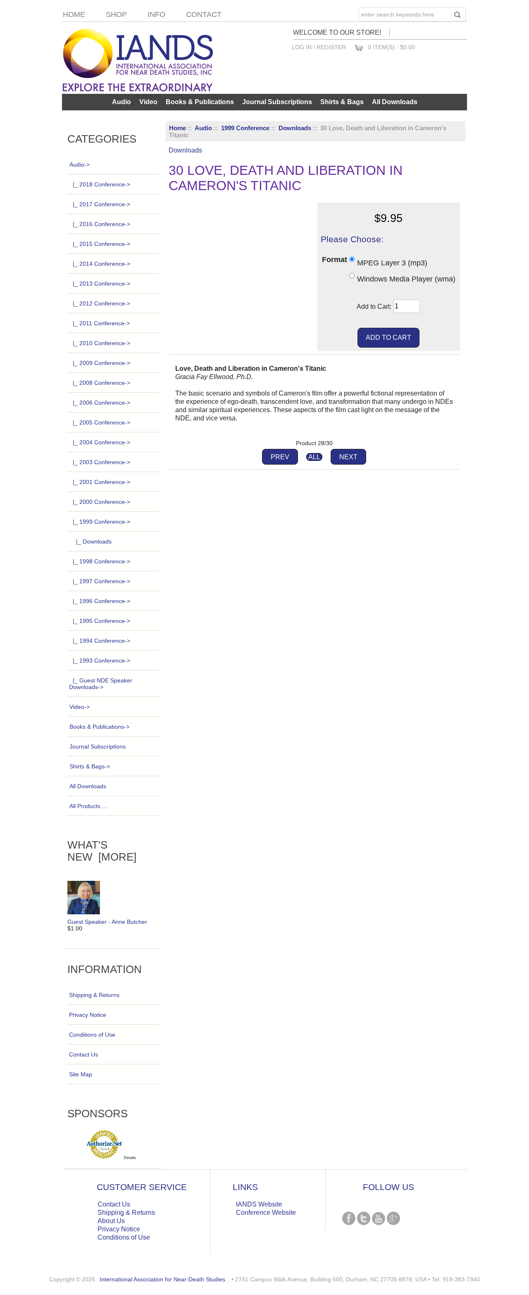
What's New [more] (101, 851)
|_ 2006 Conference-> (101, 402)
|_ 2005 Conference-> (101, 422)
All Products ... (88, 806)
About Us (111, 1220)
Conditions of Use (92, 1034)
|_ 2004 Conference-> (101, 442)
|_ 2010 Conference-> (101, 343)
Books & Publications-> (99, 726)
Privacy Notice (87, 1014)
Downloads (295, 127)
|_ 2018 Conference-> (101, 184)
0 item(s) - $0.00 (391, 47)
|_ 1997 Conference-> (101, 581)
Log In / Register (319, 47)
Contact (204, 14)
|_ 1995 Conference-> (101, 621)
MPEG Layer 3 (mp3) (392, 262)
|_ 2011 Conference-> (101, 323)
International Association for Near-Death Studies (162, 1279)
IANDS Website (259, 1204)
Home (74, 14)
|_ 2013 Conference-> (101, 283)
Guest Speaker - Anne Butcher (107, 921)
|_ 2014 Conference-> (101, 263)
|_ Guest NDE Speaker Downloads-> (100, 683)
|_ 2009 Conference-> (101, 363)
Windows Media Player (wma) (406, 279)
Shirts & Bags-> (89, 766)
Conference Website (266, 1212)
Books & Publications (200, 101)
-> (79, 164)
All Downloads (394, 101)
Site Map (80, 1074)
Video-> (79, 707)
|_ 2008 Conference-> (101, 382)
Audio (203, 127)
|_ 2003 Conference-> (101, 462)
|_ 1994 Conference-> (101, 640)
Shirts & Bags (342, 101)
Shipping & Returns (94, 995)
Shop (116, 14)
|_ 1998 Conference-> (101, 561)
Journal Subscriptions (277, 101)
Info (156, 14)
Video (148, 101)
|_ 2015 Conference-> (101, 244)
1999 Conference (245, 127)
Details (130, 1158)
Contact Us (83, 1054)
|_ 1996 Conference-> (101, 601)
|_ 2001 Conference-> (101, 482)
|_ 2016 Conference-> (101, 224)
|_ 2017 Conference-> (101, 204)
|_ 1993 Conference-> (101, 660)
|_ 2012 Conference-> (101, 303)
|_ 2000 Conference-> (101, 501)
